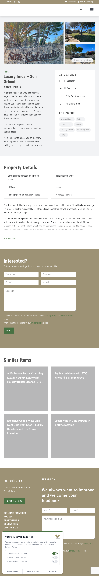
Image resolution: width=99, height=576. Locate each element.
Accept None (12, 571)
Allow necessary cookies (17, 553)
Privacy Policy (51, 315)
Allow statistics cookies (16, 557)
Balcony (80, 119)
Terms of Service (67, 315)
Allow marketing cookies (17, 561)
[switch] (55, 553)
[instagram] (19, 2)
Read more (11, 238)
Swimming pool (83, 130)
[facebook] (15, 2)
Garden (78, 124)
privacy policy (36, 323)
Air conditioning (67, 119)
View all (82, 60)
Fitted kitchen (66, 124)
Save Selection (33, 571)
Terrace (64, 135)
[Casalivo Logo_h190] (17, 6)
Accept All (53, 571)
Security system (67, 130)
